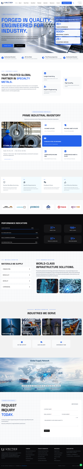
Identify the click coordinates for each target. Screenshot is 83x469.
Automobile (27, 333)
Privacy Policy (61, 465)
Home (16, 2)
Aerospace (6, 333)
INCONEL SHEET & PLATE (71, 128)
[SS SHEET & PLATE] (45, 125)
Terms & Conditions (77, 465)
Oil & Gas (46, 333)
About (20, 2)
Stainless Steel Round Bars (52, 141)
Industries (45, 2)
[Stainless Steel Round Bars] (45, 138)
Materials (39, 2)
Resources (52, 2)
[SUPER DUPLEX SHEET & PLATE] (65, 151)
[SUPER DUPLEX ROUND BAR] (45, 151)
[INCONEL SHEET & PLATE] (65, 125)
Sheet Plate (26, 2)
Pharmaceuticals (70, 333)
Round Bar (33, 2)
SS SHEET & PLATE (49, 128)
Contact (58, 2)
